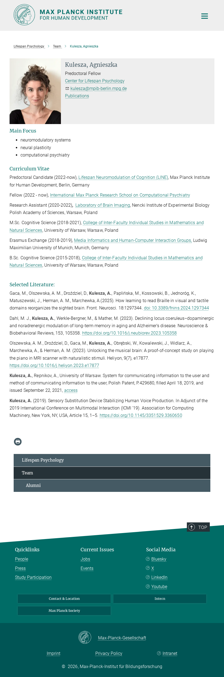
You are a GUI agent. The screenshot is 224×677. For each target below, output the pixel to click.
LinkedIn (159, 577)
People (21, 559)
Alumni (31, 485)
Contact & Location (64, 599)
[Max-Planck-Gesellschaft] (88, 637)
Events (87, 568)
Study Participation (33, 577)
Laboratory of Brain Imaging (102, 205)
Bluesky (158, 559)
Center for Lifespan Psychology (95, 80)
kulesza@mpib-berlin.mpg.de (98, 88)
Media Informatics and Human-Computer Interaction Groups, (133, 240)
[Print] (18, 442)
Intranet (170, 653)
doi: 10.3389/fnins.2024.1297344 (176, 308)
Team (27, 473)
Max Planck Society (64, 611)
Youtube (159, 586)
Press (20, 568)
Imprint (53, 653)
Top (202, 527)
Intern (160, 599)
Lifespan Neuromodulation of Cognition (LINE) (123, 177)
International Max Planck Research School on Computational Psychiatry (120, 195)
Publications (77, 95)
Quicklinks (27, 549)
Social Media (161, 549)
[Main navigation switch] (204, 16)
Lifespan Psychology (43, 460)
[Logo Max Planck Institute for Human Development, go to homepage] (102, 14)
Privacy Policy (108, 653)
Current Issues (97, 549)
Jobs (85, 559)
